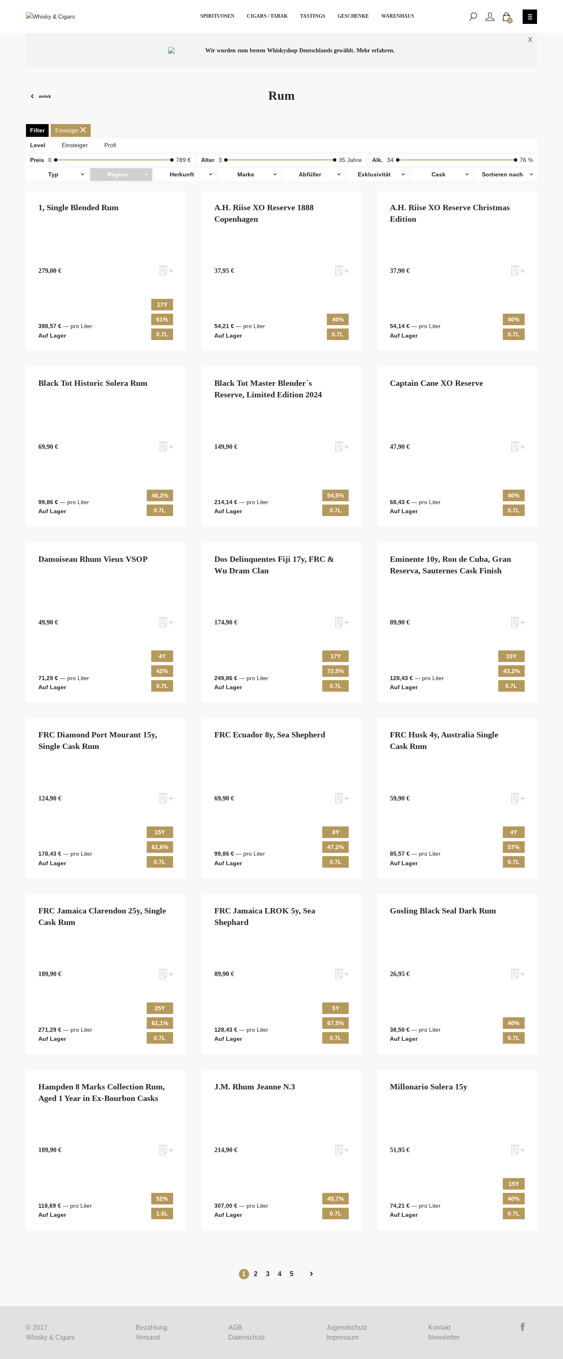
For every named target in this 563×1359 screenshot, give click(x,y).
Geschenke (353, 16)
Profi (110, 145)
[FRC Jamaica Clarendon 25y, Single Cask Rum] (105, 974)
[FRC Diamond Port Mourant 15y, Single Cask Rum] (105, 798)
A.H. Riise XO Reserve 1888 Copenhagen (264, 213)
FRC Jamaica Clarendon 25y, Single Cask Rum (102, 916)
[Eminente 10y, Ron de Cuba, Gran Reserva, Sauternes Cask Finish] (457, 622)
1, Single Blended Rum (78, 207)
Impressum (342, 1337)
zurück (44, 96)
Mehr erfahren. (376, 50)
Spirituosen (217, 16)
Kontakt (439, 1327)
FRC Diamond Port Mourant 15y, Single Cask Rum (97, 740)
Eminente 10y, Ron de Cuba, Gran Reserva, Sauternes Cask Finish (450, 564)
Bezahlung (151, 1327)
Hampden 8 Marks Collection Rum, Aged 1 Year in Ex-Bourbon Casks (101, 1092)
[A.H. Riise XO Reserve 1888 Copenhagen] (281, 271)
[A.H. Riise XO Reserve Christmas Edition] (457, 271)
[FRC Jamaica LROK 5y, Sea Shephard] (281, 974)
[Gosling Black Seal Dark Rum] (457, 974)
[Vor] (311, 1274)
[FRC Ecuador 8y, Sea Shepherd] (281, 798)
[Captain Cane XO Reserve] (457, 446)
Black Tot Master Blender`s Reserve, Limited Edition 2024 (268, 388)
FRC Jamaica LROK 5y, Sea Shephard (264, 916)
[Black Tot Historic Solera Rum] (105, 446)
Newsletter (444, 1337)
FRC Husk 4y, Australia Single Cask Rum (444, 740)
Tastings (312, 16)
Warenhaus (397, 16)
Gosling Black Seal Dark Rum (443, 910)
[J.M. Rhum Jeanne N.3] (281, 1150)
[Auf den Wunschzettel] (166, 270)
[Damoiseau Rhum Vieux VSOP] (105, 622)
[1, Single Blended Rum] (105, 271)
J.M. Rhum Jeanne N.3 (254, 1086)
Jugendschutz (346, 1327)
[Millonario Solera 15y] (457, 1150)
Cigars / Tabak (267, 16)
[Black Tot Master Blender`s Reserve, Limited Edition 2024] (281, 446)
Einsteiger (75, 145)
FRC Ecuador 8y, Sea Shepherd (269, 734)
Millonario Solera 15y (428, 1086)
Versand (148, 1337)
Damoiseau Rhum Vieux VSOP (93, 558)
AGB (235, 1327)
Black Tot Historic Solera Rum (93, 382)
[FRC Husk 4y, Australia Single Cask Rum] (457, 798)
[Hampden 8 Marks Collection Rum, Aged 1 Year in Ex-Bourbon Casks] (105, 1150)
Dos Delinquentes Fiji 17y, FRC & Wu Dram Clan (274, 564)
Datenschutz (246, 1337)
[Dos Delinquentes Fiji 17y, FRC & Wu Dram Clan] (281, 622)
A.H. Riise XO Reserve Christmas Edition (450, 213)
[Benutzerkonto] (490, 16)
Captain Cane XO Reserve (436, 382)
